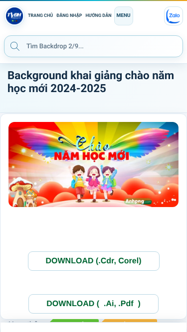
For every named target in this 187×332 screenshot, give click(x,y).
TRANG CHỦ (40, 15)
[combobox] (93, 46)
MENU (124, 15)
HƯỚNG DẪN (99, 15)
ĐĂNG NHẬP (69, 15)
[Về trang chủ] (14, 15)
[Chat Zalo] (173, 15)
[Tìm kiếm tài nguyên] (15, 46)
